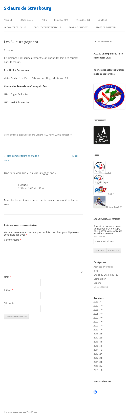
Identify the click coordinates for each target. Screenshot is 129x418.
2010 (96, 365)
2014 (96, 349)
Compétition (100, 278)
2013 (96, 353)
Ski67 (111, 193)
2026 (96, 301)
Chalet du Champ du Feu (106, 274)
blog (96, 270)
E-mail (8, 290)
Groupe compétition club (47, 27)
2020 (96, 325)
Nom (7, 276)
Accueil (8, 19)
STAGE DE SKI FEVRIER (106, 27)
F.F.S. (106, 183)
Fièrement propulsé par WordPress (20, 411)
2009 (96, 369)
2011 (96, 361)
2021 (96, 321)
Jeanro (68, 134)
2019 (96, 329)
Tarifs (43, 19)
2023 (96, 313)
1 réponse (9, 49)
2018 (96, 333)
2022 (96, 317)
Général (39, 134)
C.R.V (108, 172)
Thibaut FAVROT (113, 206)
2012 (96, 357)
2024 (96, 309)
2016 (96, 341)
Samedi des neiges (78, 27)
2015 (96, 345)
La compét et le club (15, 27)
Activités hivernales (103, 266)
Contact (102, 19)
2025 (96, 305)
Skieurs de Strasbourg (27, 8)
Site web (9, 303)
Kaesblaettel (83, 19)
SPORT (77, 155)
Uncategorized (101, 286)
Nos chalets (26, 19)
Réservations (61, 19)
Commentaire (12, 239)
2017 (96, 337)
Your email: (99, 236)
